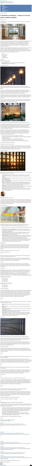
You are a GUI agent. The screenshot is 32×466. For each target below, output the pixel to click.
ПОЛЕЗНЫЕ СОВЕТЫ (5, 10)
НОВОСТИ (3, 6)
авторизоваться (17, 460)
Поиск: (1, 3)
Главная (3, 5)
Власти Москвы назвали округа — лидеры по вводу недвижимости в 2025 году (12, 452)
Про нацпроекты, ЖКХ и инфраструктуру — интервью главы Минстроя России (12, 447)
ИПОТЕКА (3, 9)
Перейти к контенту (3, 0)
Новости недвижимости (7, 2)
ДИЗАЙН (3, 8)
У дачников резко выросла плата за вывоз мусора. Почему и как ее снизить (12, 456)
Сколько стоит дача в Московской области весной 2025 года (9, 442)
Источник (1, 418)
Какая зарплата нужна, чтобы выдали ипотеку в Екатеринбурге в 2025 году (12, 433)
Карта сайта (4, 11)
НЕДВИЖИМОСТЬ (5, 7)
